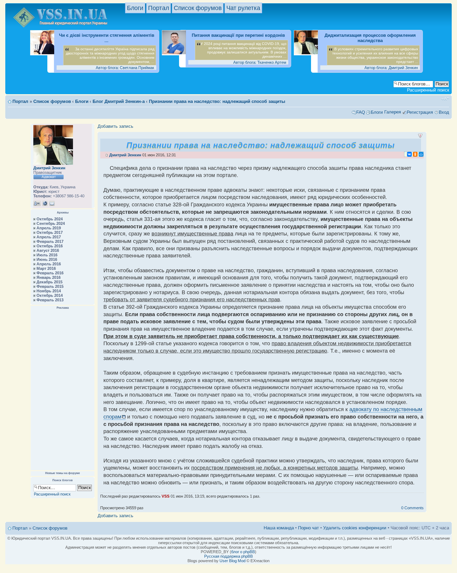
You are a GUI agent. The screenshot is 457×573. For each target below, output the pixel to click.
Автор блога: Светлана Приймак (125, 67)
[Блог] (52, 203)
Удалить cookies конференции (354, 527)
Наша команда (279, 527)
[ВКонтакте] (409, 154)
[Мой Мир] (421, 154)
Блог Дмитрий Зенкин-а (119, 101)
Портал (158, 7)
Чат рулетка (243, 7)
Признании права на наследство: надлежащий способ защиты (217, 101)
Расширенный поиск (428, 90)
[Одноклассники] (415, 154)
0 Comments (412, 508)
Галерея (392, 112)
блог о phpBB (243, 551)
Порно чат (308, 527)
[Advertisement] (63, 390)
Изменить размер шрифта (445, 99)
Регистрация (420, 112)
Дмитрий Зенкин (49, 168)
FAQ (360, 112)
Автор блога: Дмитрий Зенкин (391, 67)
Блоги (135, 7)
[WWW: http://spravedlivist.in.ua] (45, 203)
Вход (444, 112)
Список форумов (198, 7)
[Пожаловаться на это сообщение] (420, 136)
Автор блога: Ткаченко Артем (259, 62)
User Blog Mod (232, 560)
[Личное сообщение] (37, 203)
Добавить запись (115, 126)
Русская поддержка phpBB (228, 556)
